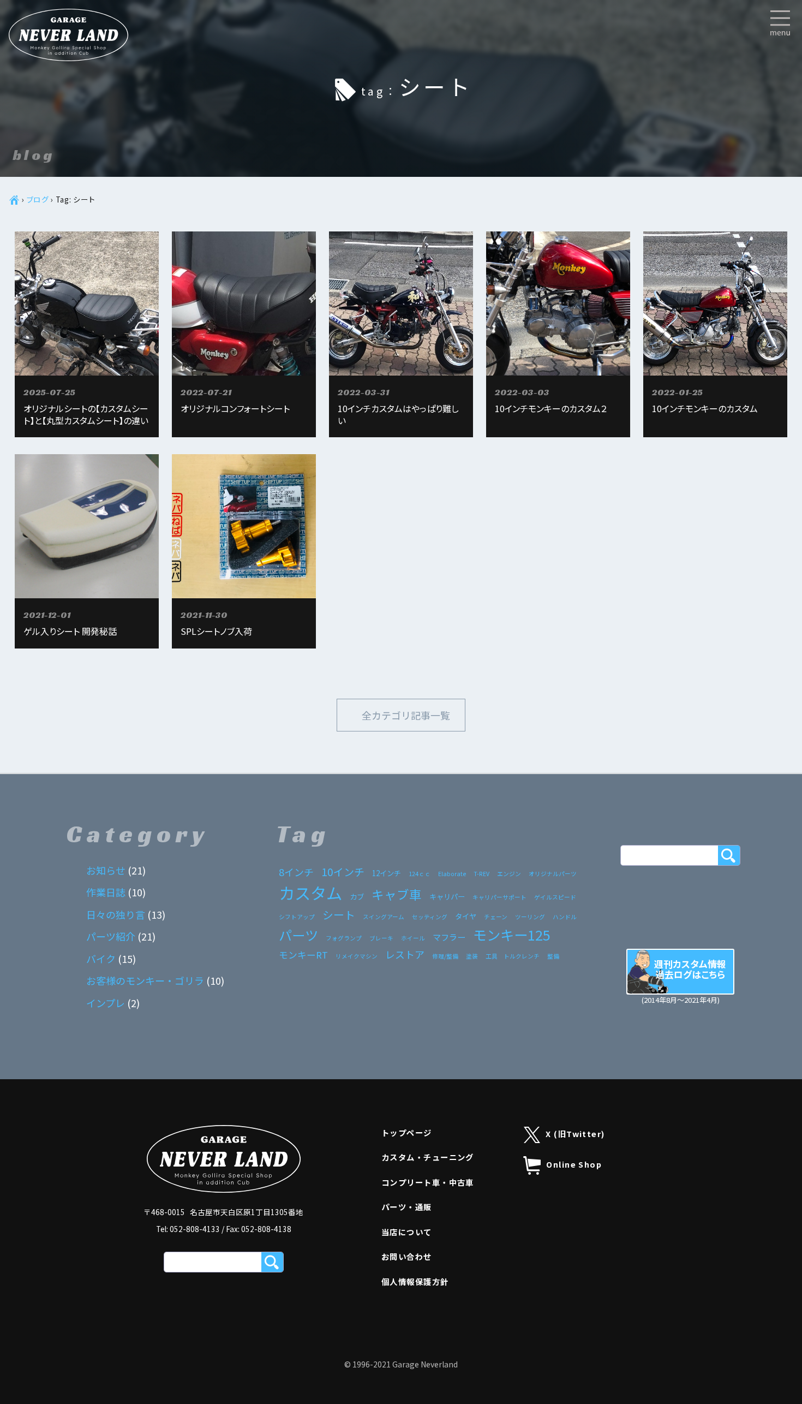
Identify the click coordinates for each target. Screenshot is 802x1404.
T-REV (481, 874)
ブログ (38, 199)
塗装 (472, 956)
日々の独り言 (115, 914)
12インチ (386, 872)
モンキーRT (303, 954)
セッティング (429, 917)
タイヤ (465, 916)
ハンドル (565, 917)
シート (338, 915)
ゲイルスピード (555, 897)
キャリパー (447, 896)
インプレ (105, 1003)
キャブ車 (397, 894)
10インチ (342, 871)
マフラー (449, 937)
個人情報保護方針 (415, 1281)
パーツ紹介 (110, 936)
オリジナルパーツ (553, 874)
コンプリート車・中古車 (427, 1182)
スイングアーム (383, 917)
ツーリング (530, 917)
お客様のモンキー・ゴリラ (145, 980)
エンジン (509, 874)
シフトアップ (297, 917)
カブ (357, 896)
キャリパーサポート (499, 897)
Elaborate (452, 874)
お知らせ (105, 870)
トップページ (406, 1132)
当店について (406, 1232)
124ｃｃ (419, 874)
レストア (404, 954)
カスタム (310, 892)
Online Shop (574, 1164)
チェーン (495, 917)
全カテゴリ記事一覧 (406, 715)
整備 (553, 956)
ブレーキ (381, 938)
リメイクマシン (357, 956)
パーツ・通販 (406, 1206)
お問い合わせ (406, 1256)
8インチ (296, 872)
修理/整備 (445, 956)
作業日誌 (105, 892)
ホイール (413, 938)
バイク (101, 958)
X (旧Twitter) (575, 1133)
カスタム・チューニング (427, 1157)
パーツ (298, 934)
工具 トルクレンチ (513, 956)
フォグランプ (344, 938)
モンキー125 (511, 934)
